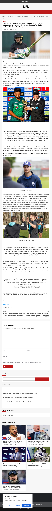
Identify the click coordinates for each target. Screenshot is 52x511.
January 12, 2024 (13, 444)
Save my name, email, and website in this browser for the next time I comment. (23, 362)
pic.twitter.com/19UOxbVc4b (26, 284)
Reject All (18, 505)
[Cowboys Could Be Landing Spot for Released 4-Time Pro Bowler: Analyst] (14, 477)
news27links (6, 29)
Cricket (4, 21)
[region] (17, 501)
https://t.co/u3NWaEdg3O (31, 282)
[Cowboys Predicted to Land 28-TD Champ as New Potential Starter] (38, 454)
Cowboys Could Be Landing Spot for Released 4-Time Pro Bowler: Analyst (19, 406)
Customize (9, 505)
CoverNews (23, 508)
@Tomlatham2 (21, 279)
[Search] (49, 12)
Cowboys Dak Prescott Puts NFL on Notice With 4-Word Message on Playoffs (20, 388)
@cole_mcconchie (14, 282)
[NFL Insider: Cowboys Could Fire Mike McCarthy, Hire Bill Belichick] (14, 454)
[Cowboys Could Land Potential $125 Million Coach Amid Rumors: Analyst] (38, 432)
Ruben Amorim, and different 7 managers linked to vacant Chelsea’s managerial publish (14, 314)
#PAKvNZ (42, 282)
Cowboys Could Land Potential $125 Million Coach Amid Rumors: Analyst (20, 393)
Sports (4, 437)
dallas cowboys (6, 482)
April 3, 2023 (36, 287)
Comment (5, 332)
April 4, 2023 (12, 29)
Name (4, 350)
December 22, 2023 (13, 489)
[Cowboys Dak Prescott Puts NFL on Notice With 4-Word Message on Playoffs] (14, 432)
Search (4, 374)
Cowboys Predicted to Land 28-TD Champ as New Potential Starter (18, 401)
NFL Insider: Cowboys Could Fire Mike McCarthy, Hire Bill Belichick (18, 397)
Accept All (26, 505)
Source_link (6, 304)
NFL (26, 7)
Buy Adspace (39, 504)
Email (28, 350)
